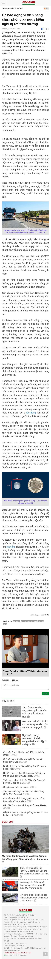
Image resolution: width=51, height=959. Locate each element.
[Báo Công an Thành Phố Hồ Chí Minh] (28, 3)
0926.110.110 (15, 953)
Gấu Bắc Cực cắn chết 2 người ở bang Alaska (24, 805)
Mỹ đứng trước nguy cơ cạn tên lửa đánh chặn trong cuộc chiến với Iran (34, 898)
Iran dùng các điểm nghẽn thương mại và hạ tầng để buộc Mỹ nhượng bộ (32, 885)
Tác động (16, 621)
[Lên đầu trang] (45, 954)
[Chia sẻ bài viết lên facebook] (42, 29)
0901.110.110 (26, 953)
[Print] (47, 29)
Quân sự (7, 822)
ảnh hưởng (25, 621)
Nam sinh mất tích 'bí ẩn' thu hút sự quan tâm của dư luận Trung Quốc (35, 724)
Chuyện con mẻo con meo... (16, 787)
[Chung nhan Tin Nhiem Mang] (15, 955)
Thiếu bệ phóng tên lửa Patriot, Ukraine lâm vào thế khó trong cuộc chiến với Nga (34, 871)
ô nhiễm (10, 547)
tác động (31, 412)
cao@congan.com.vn (16, 946)
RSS (47, 8)
